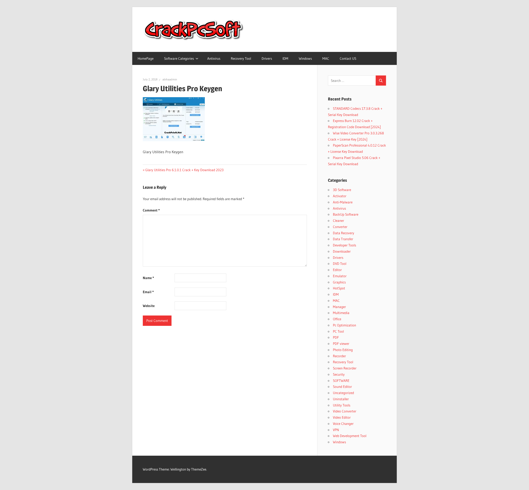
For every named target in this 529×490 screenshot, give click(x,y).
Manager (339, 307)
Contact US (348, 58)
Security (339, 374)
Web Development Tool (349, 436)
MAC (325, 58)
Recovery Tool (241, 58)
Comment (151, 210)
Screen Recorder (344, 368)
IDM (285, 58)
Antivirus (213, 58)
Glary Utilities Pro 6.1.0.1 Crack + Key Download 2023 (184, 170)
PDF (336, 337)
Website (149, 306)
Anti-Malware (343, 202)
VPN (336, 430)
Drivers (267, 58)
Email (148, 292)
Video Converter (344, 411)
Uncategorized (343, 393)
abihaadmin (169, 79)
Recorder (339, 356)
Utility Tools (341, 405)
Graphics (339, 282)
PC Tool (338, 331)
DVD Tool (339, 263)
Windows (305, 58)
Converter (340, 227)
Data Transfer (343, 239)
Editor (337, 270)
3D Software (342, 190)
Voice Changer (343, 423)
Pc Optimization (344, 325)
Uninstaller (341, 399)
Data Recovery (343, 233)
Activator (339, 196)
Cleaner (338, 220)
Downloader (342, 251)
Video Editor (342, 417)
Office (337, 319)
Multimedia (341, 313)
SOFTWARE (341, 380)
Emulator (340, 276)
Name (148, 278)
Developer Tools (344, 245)
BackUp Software (345, 214)
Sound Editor (342, 386)
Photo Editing (343, 350)
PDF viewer (341, 343)
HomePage (146, 58)
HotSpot (339, 288)
